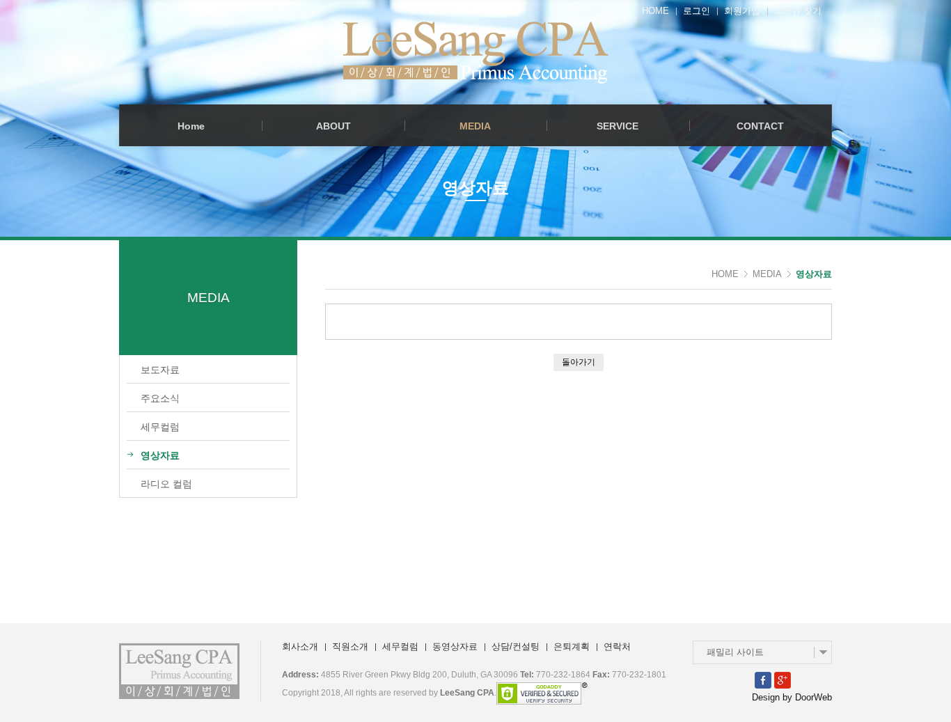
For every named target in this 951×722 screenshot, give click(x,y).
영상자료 (814, 274)
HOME (655, 11)
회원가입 (742, 11)
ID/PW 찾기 (798, 11)
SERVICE (617, 126)
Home (191, 126)
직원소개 (350, 646)
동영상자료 (455, 646)
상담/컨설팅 (516, 646)
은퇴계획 (571, 646)
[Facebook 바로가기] (763, 679)
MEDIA (475, 126)
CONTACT (760, 126)
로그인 (696, 11)
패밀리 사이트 (735, 652)
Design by (792, 697)
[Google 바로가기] (782, 679)
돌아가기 (578, 362)
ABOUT (333, 126)
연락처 (617, 646)
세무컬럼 (400, 646)
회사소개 (300, 646)
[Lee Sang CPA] (475, 52)
